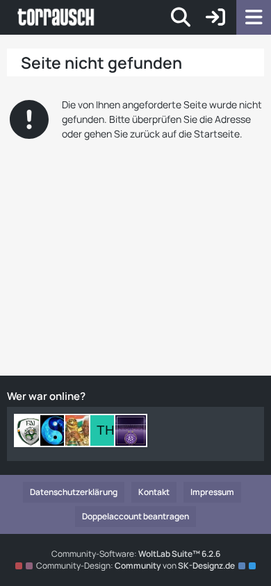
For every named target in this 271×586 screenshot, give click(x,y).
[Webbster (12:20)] (130, 430)
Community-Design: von (135, 565)
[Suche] (181, 17)
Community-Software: (135, 554)
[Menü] (253, 17)
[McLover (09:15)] (30, 430)
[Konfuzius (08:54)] (55, 430)
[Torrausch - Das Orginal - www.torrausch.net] (56, 17)
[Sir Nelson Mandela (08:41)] (80, 430)
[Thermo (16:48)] (105, 430)
